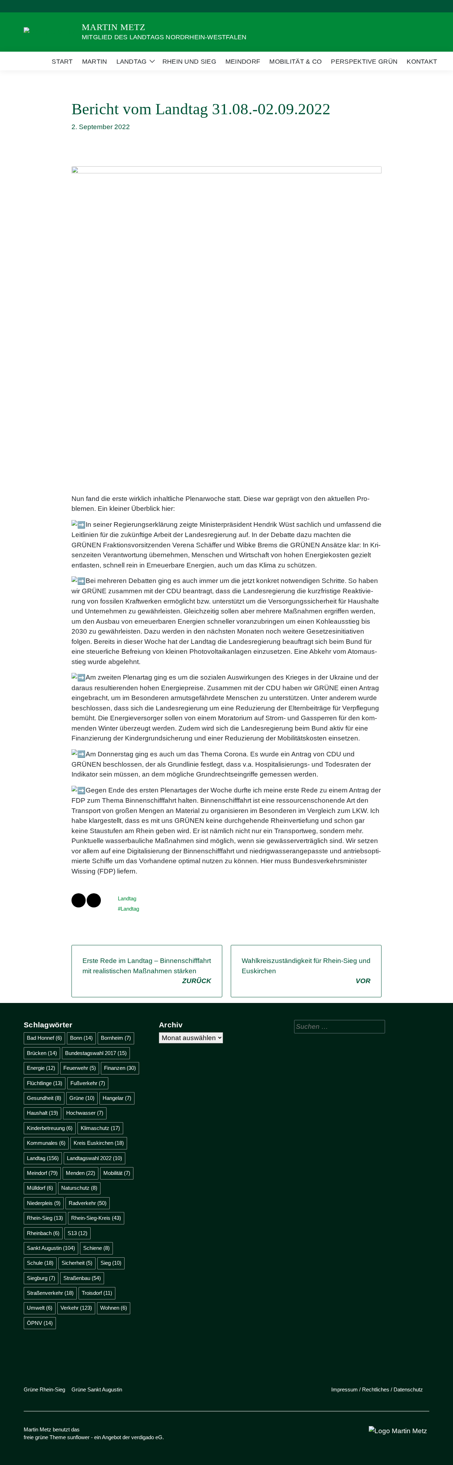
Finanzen (120, 1068)
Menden (80, 1173)
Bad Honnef (44, 1038)
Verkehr (76, 1308)
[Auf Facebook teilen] (78, 900)
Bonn (81, 1038)
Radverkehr (88, 1203)
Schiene (96, 1248)
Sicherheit (77, 1263)
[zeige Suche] (417, 6)
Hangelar (117, 1098)
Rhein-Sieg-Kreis (96, 1218)
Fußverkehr (87, 1083)
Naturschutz (79, 1188)
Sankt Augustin (51, 1248)
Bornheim (116, 1038)
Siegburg (41, 1278)
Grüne (81, 1098)
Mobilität (116, 1173)
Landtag (127, 898)
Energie (41, 1068)
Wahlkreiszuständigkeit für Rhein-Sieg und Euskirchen (306, 971)
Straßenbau (82, 1278)
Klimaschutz (100, 1128)
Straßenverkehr (50, 1293)
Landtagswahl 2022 (94, 1158)
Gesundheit (44, 1098)
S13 (77, 1233)
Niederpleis (44, 1203)
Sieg (111, 1263)
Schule (40, 1263)
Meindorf (42, 1173)
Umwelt (39, 1308)
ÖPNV (40, 1323)
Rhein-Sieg (45, 1218)
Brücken (42, 1053)
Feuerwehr (79, 1068)
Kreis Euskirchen (99, 1143)
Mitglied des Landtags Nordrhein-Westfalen (164, 37)
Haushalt (42, 1113)
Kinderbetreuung (50, 1128)
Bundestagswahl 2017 (96, 1053)
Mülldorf (40, 1188)
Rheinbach (43, 1233)
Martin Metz (113, 27)
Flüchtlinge (44, 1083)
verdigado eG (146, 1437)
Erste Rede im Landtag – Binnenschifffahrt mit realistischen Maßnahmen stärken (146, 971)
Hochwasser (84, 1113)
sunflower (78, 1437)
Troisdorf (97, 1293)
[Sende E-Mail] (94, 900)
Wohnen (113, 1308)
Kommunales (46, 1143)
